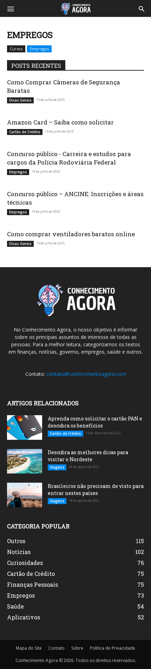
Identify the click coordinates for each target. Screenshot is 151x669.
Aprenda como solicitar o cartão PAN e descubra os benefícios (95, 422)
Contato (56, 648)
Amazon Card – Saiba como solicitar (60, 122)
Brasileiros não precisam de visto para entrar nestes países (96, 489)
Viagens (57, 467)
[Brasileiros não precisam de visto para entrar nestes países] (24, 495)
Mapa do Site (29, 648)
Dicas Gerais (20, 100)
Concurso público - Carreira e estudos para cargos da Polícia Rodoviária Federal (69, 158)
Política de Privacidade (112, 648)
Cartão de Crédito (24, 131)
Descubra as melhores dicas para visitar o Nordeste (88, 456)
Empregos (39, 48)
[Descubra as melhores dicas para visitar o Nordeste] (24, 461)
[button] (10, 8)
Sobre (77, 648)
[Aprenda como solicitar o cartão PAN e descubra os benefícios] (24, 427)
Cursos (16, 48)
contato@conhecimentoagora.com (86, 374)
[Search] (141, 8)
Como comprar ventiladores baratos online (71, 234)
